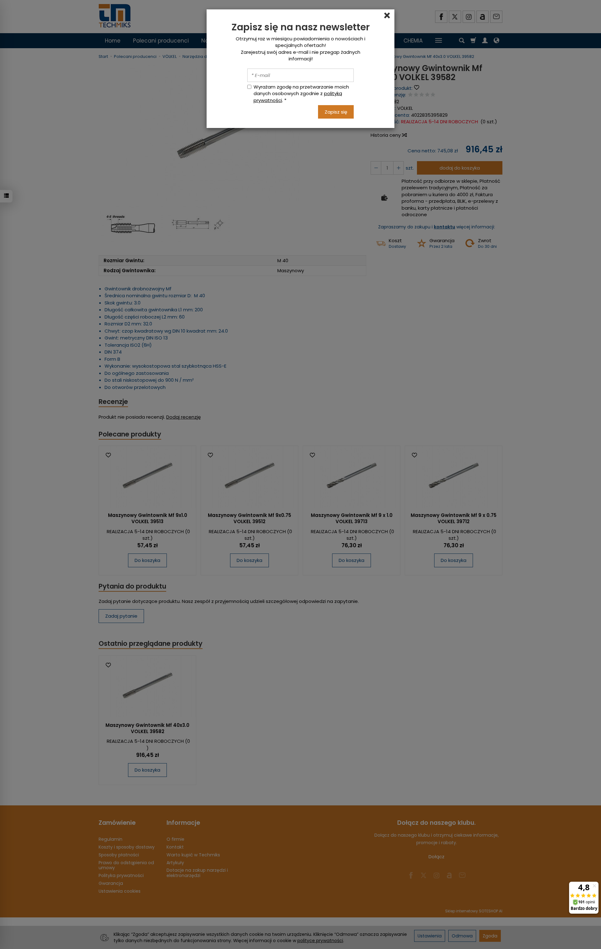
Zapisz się (336, 112)
